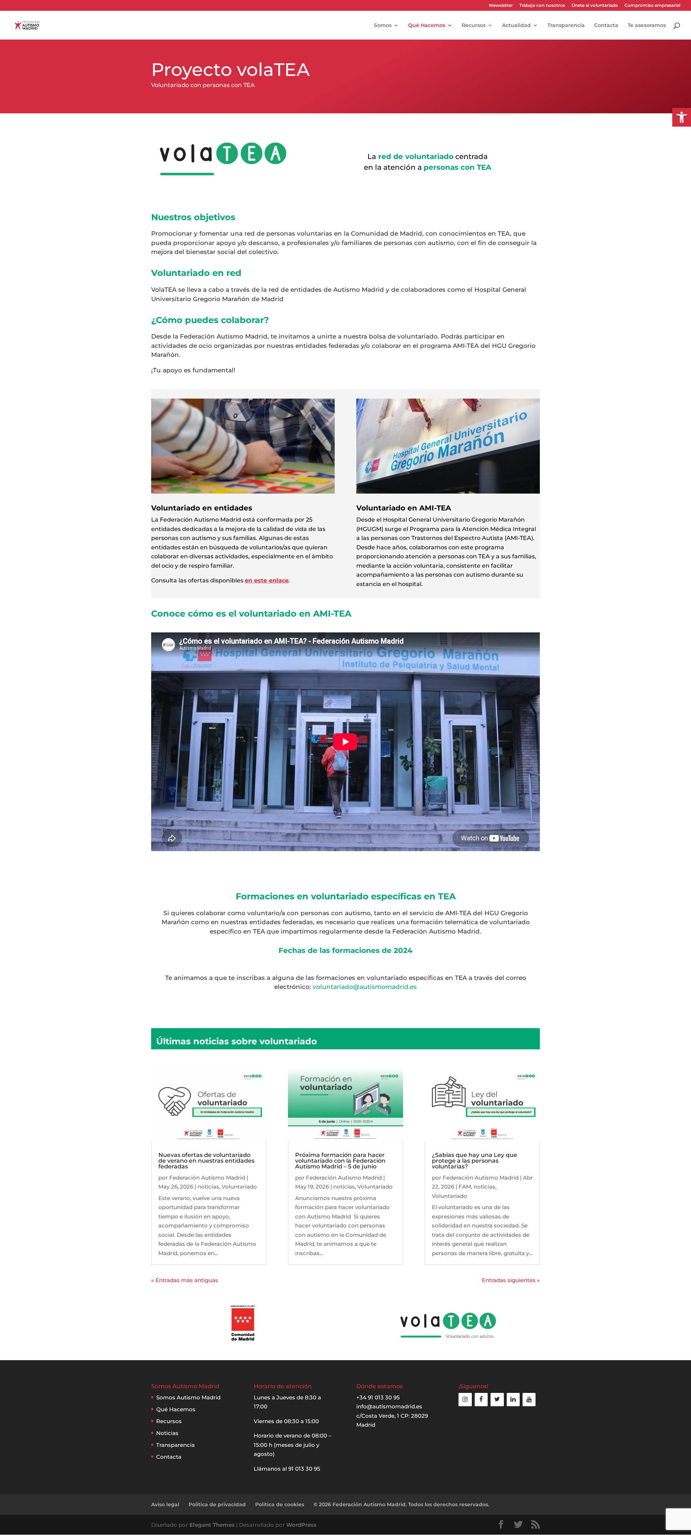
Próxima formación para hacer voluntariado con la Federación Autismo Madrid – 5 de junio (340, 1161)
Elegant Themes (212, 1524)
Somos (383, 25)
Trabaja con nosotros (542, 5)
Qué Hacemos (426, 25)
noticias (208, 1186)
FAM (465, 1186)
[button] (681, 117)
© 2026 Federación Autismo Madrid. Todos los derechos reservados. (401, 1504)
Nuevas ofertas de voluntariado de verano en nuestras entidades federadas (206, 1161)
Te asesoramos (647, 25)
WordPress (301, 1524)
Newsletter (501, 5)
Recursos (473, 25)
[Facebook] (481, 1399)
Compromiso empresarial (652, 5)
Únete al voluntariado (595, 5)
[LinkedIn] (513, 1399)
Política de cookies (279, 1504)
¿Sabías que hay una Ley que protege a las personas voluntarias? (474, 1161)
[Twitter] (497, 1399)
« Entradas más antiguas (184, 1280)
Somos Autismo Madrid (188, 1397)
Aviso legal (165, 1504)
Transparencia (566, 25)
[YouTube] (529, 1399)
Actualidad (516, 25)
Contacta (606, 25)
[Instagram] (465, 1399)
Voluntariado (239, 1186)
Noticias (167, 1433)
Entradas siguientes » (511, 1280)
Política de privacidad (217, 1504)
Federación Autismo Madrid (207, 1177)
